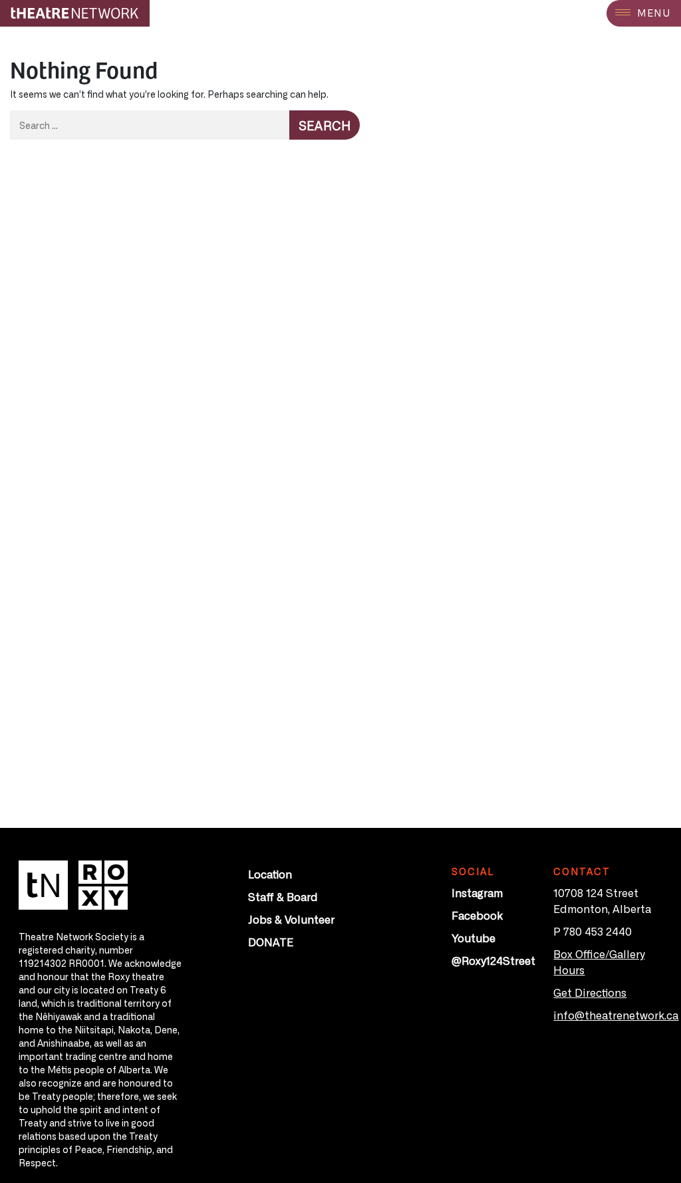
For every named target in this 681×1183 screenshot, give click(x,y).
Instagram (477, 892)
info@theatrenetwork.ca (615, 1014)
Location (270, 873)
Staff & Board (283, 896)
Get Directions (589, 992)
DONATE (270, 941)
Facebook (477, 915)
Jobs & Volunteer (291, 919)
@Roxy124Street (493, 960)
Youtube (473, 937)
